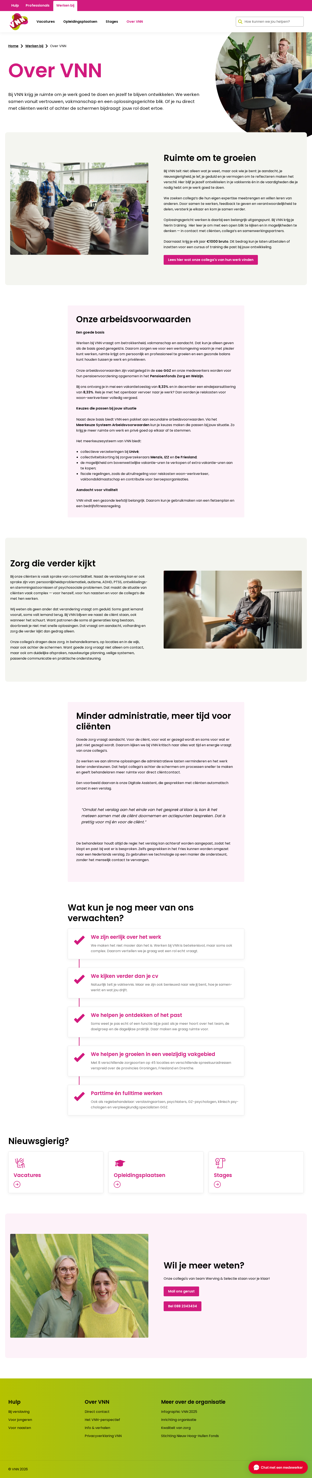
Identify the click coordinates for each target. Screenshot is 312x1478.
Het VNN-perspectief (102, 1419)
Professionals (37, 5)
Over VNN (134, 21)
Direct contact (97, 1411)
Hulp (15, 5)
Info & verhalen (97, 1427)
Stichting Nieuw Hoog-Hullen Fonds (190, 1435)
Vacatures (46, 21)
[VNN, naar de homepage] (18, 21)
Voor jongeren (20, 1419)
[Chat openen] (278, 1467)
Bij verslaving (19, 1411)
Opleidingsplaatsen (80, 21)
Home (13, 46)
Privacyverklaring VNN (103, 1435)
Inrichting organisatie (178, 1419)
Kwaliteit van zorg (176, 1427)
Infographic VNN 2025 (179, 1411)
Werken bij (65, 5)
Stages (112, 21)
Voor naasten (19, 1427)
